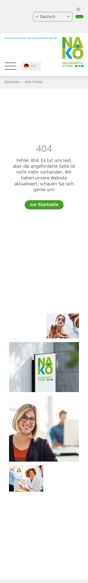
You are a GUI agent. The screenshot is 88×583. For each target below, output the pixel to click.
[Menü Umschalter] (10, 66)
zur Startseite (44, 205)
